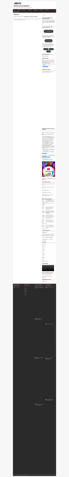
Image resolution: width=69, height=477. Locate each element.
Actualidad (43, 246)
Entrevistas (51, 203)
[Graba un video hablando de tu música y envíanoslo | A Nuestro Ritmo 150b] (48, 72)
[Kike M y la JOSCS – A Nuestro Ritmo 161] (50, 287)
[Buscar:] (48, 15)
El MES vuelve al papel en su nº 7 (46, 190)
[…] (24, 19)
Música (53, 203)
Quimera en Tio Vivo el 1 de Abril (30, 16)
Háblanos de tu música (46, 69)
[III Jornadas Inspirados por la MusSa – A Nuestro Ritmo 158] (50, 400)
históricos (50, 209)
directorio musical (44, 62)
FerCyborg (32, 17)
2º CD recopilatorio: (48, 31)
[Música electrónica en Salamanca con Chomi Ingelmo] (39, 358)
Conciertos (43, 249)
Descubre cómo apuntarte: (46, 65)
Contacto (48, 51)
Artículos (47, 209)
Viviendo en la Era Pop (45, 261)
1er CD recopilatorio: (49, 41)
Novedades (43, 257)
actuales (43, 245)
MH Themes (25, 475)
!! (49, 237)
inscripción (51, 49)
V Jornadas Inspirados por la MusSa (46, 192)
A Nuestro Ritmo (16, 11)
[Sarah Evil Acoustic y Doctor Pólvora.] (39, 319)
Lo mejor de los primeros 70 (49, 206)
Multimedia (43, 254)
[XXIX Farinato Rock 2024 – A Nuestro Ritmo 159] (50, 359)
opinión (43, 258)
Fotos (25, 293)
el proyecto (46, 49)
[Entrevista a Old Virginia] (39, 288)
